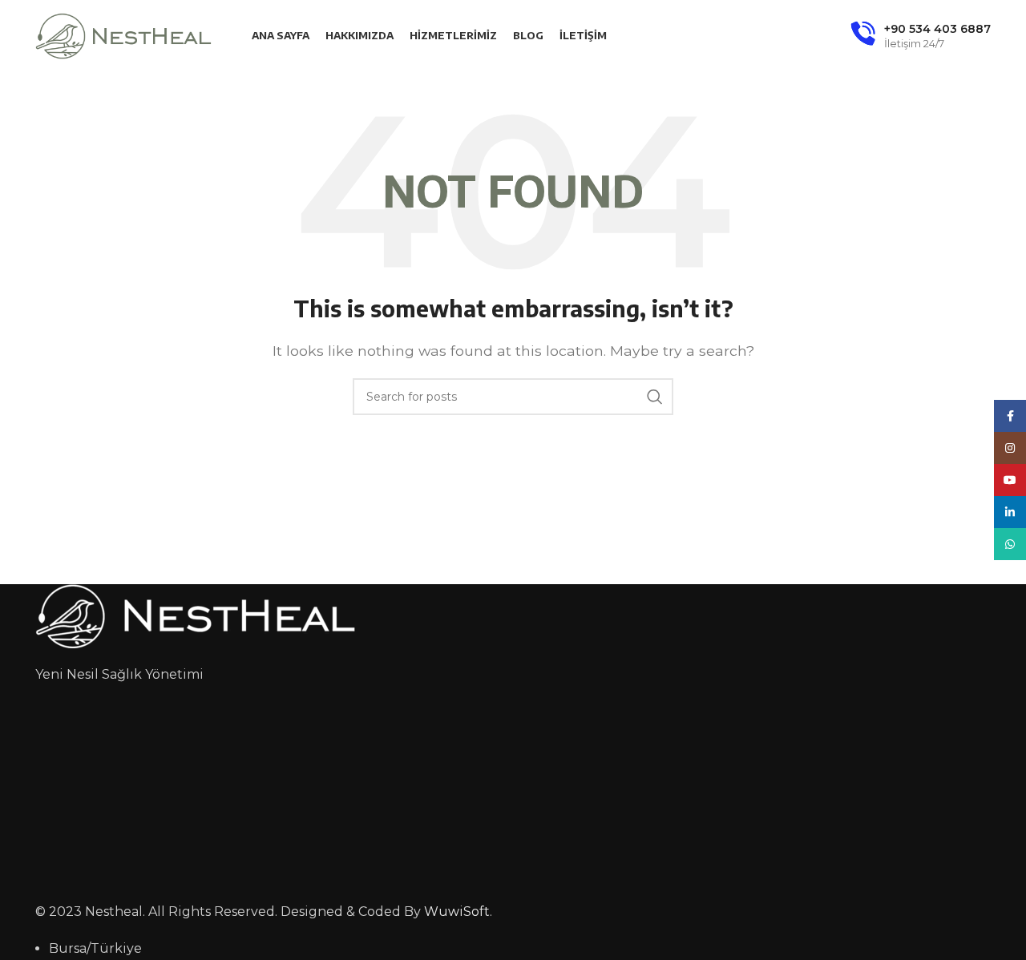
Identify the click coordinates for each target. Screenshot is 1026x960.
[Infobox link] (920, 36)
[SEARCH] (654, 396)
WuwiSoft (457, 911)
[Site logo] (123, 34)
